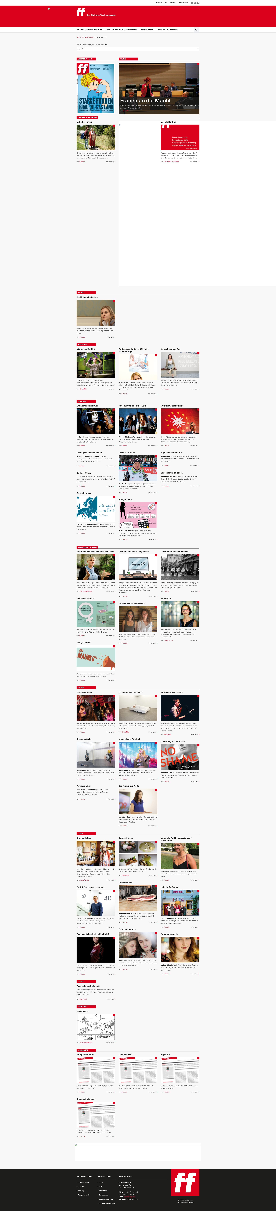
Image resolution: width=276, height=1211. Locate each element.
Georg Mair (83, 389)
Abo (166, 2)
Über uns (81, 1187)
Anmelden (159, 2)
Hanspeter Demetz (86, 1042)
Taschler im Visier (127, 453)
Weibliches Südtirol (85, 599)
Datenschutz (103, 1195)
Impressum (103, 1191)
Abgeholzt (165, 1055)
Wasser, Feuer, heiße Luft (88, 986)
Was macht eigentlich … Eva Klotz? (93, 934)
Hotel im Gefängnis (169, 887)
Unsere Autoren (83, 1182)
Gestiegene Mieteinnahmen (89, 453)
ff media (126, 111)
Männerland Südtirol (86, 349)
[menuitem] (80, 29)
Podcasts (161, 30)
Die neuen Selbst (84, 739)
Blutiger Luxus (125, 500)
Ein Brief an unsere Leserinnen (91, 887)
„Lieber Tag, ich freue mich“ (173, 742)
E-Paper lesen (172, 30)
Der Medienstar (126, 883)
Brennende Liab (84, 838)
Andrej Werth (168, 640)
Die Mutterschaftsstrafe (87, 297)
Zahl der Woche (84, 473)
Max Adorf (83, 999)
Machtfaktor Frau (168, 122)
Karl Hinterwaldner (86, 591)
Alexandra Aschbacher (171, 162)
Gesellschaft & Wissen (114, 30)
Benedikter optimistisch (172, 473)
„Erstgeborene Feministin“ (131, 693)
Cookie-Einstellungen (107, 1203)
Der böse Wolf (125, 1055)
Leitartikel (80, 30)
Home (79, 37)
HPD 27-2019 (82, 1012)
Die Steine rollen (84, 693)
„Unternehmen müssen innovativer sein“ (95, 552)
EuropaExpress (84, 493)
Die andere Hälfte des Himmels (175, 552)
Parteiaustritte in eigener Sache (133, 406)
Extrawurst (125, 875)
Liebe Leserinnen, (85, 122)
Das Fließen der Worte (129, 786)
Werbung (172, 2)
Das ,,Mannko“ (83, 643)
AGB (100, 1187)
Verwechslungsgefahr (171, 349)
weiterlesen (110, 162)
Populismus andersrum (171, 453)
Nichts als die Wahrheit (129, 739)
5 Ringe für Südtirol (86, 1055)
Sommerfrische (126, 838)
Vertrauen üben (84, 786)
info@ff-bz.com (130, 1197)
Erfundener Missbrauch (87, 406)
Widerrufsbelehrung (106, 1199)
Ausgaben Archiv (183, 2)
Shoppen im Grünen (86, 1099)
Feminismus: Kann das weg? (132, 604)
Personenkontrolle (127, 929)
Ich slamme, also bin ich (172, 693)
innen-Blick (166, 599)
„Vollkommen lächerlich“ (172, 406)
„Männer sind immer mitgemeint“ (134, 552)
